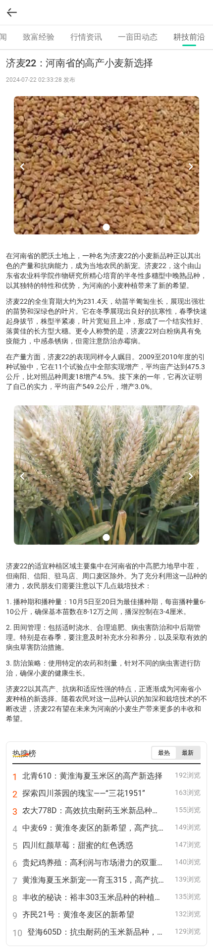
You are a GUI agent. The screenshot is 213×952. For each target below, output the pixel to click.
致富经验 (38, 37)
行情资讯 (86, 37)
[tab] (38, 37)
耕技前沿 (189, 37)
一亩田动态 (138, 37)
